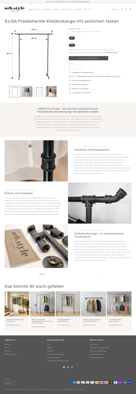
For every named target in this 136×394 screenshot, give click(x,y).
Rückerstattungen (53, 357)
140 (72, 45)
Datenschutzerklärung (98, 351)
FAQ (48, 344)
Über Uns (7, 351)
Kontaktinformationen (69, 389)
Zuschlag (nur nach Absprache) (58, 360)
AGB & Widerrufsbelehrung (99, 347)
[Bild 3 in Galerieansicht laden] (39, 91)
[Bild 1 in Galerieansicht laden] (15, 91)
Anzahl (71, 63)
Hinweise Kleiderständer (55, 354)
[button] (34, 9)
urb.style (11, 389)
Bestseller (7, 344)
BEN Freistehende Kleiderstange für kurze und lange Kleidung (42, 321)
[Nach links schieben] (6, 91)
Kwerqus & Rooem (10, 354)
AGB (53, 389)
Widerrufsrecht (31, 389)
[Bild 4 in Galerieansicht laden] (51, 91)
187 (72, 38)
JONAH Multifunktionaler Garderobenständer (92, 320)
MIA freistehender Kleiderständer (63, 320)
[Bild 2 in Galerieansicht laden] (27, 91)
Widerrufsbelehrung (97, 354)
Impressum (94, 344)
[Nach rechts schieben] (59, 91)
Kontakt (50, 347)
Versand (79, 31)
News (6, 347)
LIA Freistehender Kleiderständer (115, 320)
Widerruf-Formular (96, 357)
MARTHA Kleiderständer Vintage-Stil (15, 320)
